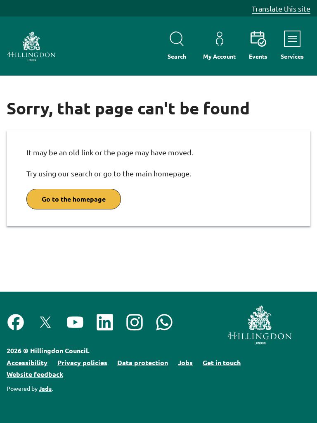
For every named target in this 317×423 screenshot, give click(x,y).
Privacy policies (82, 362)
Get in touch (222, 362)
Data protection (142, 362)
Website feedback (35, 374)
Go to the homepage (74, 199)
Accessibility (27, 362)
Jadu (45, 388)
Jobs (185, 362)
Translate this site (281, 8)
